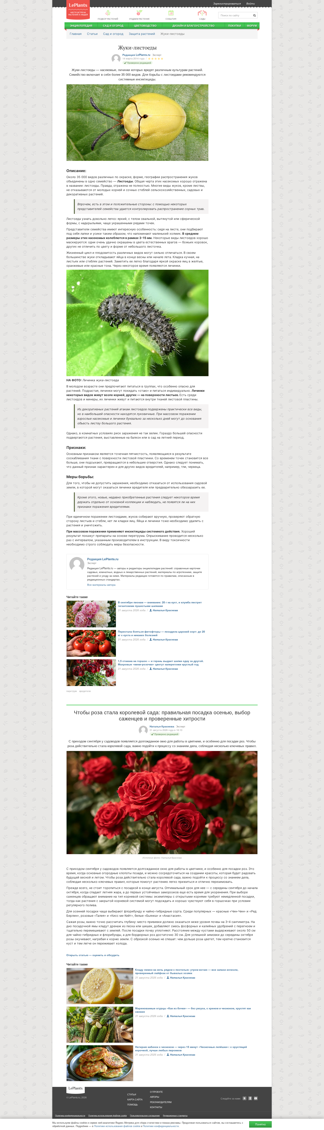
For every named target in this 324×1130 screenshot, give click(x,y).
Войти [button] (250, 3)
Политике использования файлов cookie (117, 1126)
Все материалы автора (101, 584)
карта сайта (134, 1099)
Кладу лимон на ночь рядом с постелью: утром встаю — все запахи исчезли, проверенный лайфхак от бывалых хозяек (186, 971)
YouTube (256, 1098)
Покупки (234, 25)
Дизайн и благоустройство (193, 25)
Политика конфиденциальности (70, 1115)
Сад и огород (113, 25)
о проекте (156, 1091)
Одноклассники (250, 1098)
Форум (252, 25)
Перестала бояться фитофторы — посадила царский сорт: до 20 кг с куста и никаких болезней (161, 633)
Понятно (260, 1124)
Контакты (156, 1107)
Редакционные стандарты (175, 1115)
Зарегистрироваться (227, 3)
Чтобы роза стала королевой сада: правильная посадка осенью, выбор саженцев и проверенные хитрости (162, 715)
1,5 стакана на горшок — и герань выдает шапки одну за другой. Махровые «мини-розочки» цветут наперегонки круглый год (161, 662)
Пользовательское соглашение (145, 1115)
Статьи (92, 34)
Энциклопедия (81, 25)
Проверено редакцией (139, 62)
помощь (132, 1104)
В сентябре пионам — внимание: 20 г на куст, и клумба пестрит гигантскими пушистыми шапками (160, 604)
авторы (154, 1096)
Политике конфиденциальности (161, 1126)
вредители (85, 691)
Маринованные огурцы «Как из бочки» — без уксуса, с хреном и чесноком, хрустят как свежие (193, 1009)
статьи (131, 1094)
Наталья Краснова (165, 610)
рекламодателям (161, 1102)
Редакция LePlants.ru (136, 55)
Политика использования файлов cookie (107, 1115)
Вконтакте (244, 1098)
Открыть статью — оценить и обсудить (92, 955)
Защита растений (142, 34)
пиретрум (71, 691)
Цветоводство (145, 25)
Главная (76, 34)
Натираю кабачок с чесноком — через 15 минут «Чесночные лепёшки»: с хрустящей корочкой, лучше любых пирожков (191, 1048)
